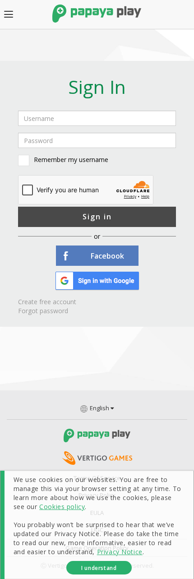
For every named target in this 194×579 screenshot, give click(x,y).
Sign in (97, 217)
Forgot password (43, 310)
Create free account (47, 301)
